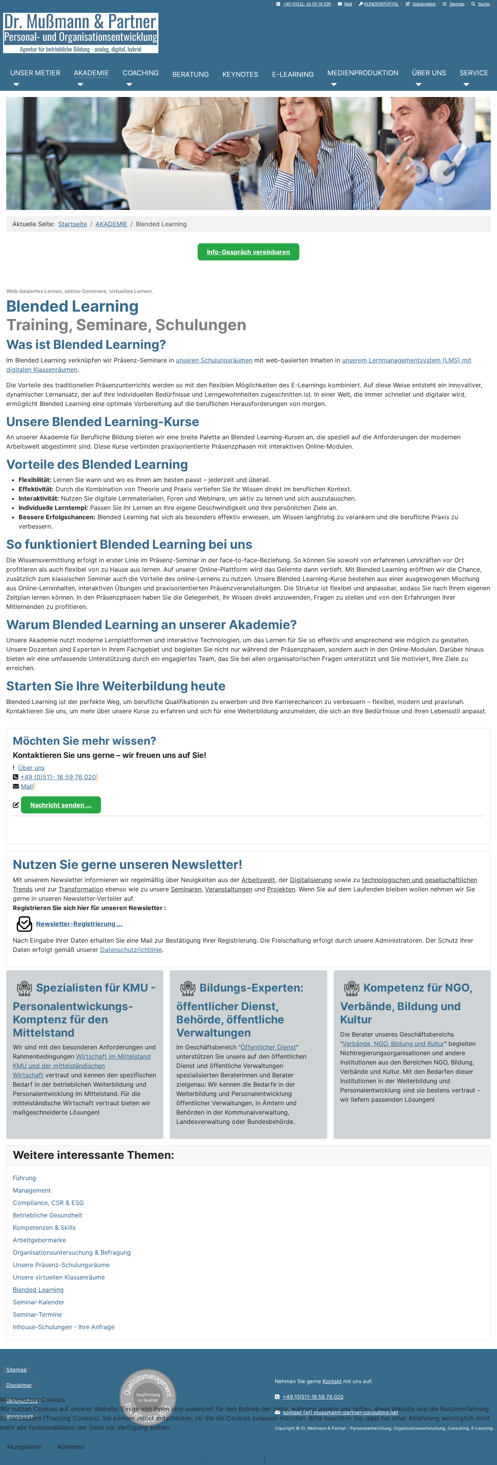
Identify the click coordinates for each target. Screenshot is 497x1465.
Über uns (31, 768)
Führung (24, 1178)
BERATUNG (190, 74)
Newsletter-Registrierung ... (79, 924)
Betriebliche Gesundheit (47, 1215)
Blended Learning (38, 1289)
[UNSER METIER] (15, 84)
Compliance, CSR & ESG (49, 1203)
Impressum (284, 1460)
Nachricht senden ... (61, 805)
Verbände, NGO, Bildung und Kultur (393, 1043)
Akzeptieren (24, 1447)
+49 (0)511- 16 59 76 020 (58, 777)
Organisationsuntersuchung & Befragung (72, 1252)
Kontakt (332, 1381)
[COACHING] (127, 84)
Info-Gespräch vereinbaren (248, 252)
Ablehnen (70, 1447)
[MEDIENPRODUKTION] (332, 84)
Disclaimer (19, 1385)
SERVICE (474, 73)
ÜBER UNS (429, 73)
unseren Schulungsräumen (214, 360)
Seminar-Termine (37, 1314)
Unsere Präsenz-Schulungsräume (61, 1265)
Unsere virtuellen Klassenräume (59, 1277)
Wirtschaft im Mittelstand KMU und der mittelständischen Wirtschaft (82, 1065)
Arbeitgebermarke (39, 1240)
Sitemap (16, 1369)
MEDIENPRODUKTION (362, 73)
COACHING (141, 73)
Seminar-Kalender (38, 1302)
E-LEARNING (293, 74)
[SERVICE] (464, 84)
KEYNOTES (240, 74)
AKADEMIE (91, 73)
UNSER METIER (35, 73)
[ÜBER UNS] (417, 84)
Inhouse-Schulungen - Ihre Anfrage (64, 1327)
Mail (348, 4)
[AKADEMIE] (78, 84)
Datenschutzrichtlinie (131, 950)
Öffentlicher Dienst (268, 1047)
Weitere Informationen (229, 1460)
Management (32, 1190)
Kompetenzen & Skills (44, 1227)
